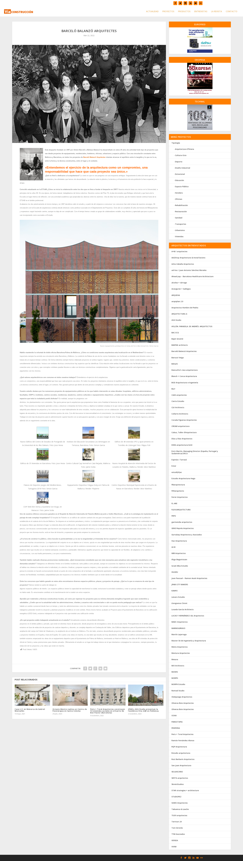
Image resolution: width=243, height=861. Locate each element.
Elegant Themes (58, 858)
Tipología (175, 143)
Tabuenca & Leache (180, 809)
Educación (179, 180)
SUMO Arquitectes (179, 803)
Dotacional (180, 174)
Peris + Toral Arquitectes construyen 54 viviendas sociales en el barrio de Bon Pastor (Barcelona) (107, 711)
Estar (173, 466)
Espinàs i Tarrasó (179, 459)
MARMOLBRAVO (178, 628)
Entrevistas (200, 11)
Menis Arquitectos (179, 647)
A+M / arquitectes (179, 251)
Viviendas (179, 236)
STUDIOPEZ (176, 796)
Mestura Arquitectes (180, 653)
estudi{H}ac (176, 472)
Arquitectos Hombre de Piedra (184, 307)
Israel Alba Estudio (179, 566)
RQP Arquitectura (179, 746)
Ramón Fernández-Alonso (182, 740)
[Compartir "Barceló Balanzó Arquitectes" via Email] (105, 668)
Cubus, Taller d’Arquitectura (184, 432)
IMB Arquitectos (178, 553)
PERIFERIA (175, 728)
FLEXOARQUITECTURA (180, 509)
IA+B (173, 547)
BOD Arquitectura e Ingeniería (184, 382)
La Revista (216, 11)
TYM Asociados (178, 834)
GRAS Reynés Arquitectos (182, 528)
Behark (174, 364)
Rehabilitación (181, 205)
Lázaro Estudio (178, 597)
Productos (184, 11)
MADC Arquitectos (179, 622)
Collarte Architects (179, 414)
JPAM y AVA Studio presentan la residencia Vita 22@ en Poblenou (143, 710)
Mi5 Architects (177, 665)
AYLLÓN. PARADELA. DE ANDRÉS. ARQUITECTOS (191, 326)
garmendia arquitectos (181, 522)
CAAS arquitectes (179, 395)
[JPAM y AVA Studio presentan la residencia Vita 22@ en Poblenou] (145, 695)
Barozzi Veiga (177, 357)
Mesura (174, 659)
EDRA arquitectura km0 (181, 445)
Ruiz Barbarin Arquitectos (182, 759)
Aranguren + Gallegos (181, 289)
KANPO (174, 590)
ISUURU (174, 572)
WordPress (84, 858)
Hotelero (179, 193)
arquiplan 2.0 (177, 301)
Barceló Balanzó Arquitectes (94, 157)
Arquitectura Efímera (184, 149)
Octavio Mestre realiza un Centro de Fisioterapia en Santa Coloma (70, 710)
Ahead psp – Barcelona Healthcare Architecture (192, 276)
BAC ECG (175, 332)
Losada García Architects (182, 609)
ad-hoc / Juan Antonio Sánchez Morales (188, 270)
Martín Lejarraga (179, 634)
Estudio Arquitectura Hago (183, 478)
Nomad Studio (177, 690)
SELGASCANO (177, 771)
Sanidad (178, 217)
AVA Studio (176, 320)
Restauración (181, 211)
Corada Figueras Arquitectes (184, 420)
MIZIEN (174, 672)
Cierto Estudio (177, 401)
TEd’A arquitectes (179, 815)
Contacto (231, 11)
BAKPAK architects (179, 345)
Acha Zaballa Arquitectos (182, 264)
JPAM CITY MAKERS (179, 584)
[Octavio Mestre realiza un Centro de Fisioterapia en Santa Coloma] (70, 695)
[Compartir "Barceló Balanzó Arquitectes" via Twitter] (90, 668)
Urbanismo (180, 230)
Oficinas (178, 199)
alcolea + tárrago (179, 282)
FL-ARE (174, 503)
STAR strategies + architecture (185, 790)
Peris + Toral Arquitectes (182, 734)
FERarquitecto (177, 491)
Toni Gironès (177, 828)
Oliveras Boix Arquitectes (182, 703)
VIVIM (173, 846)
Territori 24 (176, 821)
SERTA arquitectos (179, 778)
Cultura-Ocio (180, 155)
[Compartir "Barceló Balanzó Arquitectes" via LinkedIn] (100, 668)
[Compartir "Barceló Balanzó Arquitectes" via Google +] (95, 668)
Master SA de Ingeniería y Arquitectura (188, 640)
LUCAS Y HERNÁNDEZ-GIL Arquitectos (187, 615)
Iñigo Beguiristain (179, 559)
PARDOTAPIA (177, 722)
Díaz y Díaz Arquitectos (181, 438)
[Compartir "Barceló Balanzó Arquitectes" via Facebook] (85, 668)
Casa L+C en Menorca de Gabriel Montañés (30, 710)
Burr (173, 389)
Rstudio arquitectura (180, 753)
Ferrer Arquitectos (179, 497)
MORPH (174, 678)
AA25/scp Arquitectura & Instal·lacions (188, 257)
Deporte (178, 161)
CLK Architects (177, 407)
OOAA (174, 715)
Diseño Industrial (182, 168)
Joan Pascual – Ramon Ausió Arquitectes (189, 578)
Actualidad (152, 11)
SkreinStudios (177, 784)
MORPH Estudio (178, 684)
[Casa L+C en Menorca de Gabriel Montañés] (32, 695)
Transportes (180, 224)
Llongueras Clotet (179, 603)
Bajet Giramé (177, 339)
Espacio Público (182, 186)
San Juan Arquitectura (181, 765)
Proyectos (168, 11)
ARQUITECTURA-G (179, 314)
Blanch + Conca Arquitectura (184, 376)
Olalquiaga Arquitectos (181, 697)
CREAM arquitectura (180, 426)
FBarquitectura (178, 484)
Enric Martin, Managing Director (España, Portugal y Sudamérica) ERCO (194, 452)
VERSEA (174, 840)
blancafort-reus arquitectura (184, 370)
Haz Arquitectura (179, 541)
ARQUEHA (175, 295)
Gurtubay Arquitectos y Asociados (186, 534)
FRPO (173, 516)
